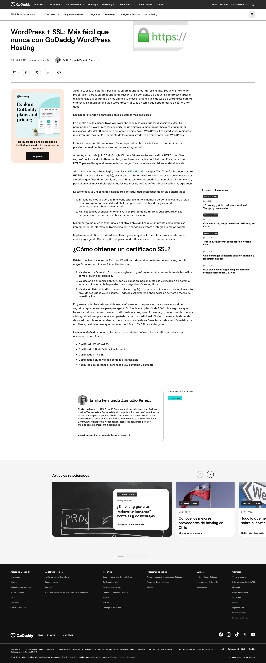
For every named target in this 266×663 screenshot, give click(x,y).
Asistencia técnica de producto (57, 577)
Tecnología (110, 14)
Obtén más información (128, 524)
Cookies (252, 649)
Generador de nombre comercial (115, 592)
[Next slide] (210, 474)
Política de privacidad (236, 649)
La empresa (15, 577)
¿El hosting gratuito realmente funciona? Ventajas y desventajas (136, 511)
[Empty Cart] (253, 4)
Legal (13, 597)
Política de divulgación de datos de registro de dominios (66, 592)
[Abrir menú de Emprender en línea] (85, 14)
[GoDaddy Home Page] (22, 635)
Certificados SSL (127, 4)
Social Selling (150, 14)
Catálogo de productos (112, 608)
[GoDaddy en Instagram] (228, 636)
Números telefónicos (240, 618)
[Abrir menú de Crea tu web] (58, 14)
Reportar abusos (51, 582)
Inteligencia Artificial (130, 14)
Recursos (48, 587)
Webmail (106, 597)
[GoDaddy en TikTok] (236, 636)
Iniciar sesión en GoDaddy (206, 577)
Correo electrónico (75, 4)
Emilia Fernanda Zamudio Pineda (79, 60)
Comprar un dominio (240, 577)
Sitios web (236, 587)
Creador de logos (239, 613)
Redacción (15, 602)
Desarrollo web (210, 196)
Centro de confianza (18, 608)
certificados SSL (135, 171)
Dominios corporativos (112, 587)
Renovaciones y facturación (207, 582)
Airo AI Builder (146, 4)
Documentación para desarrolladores (117, 577)
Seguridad (95, 14)
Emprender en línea (73, 14)
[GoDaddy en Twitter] (244, 636)
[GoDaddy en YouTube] (252, 636)
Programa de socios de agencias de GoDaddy (164, 577)
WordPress (236, 597)
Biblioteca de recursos (23, 14)
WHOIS (106, 602)
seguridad (175, 398)
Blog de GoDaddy (17, 592)
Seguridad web (238, 608)
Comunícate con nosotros (21, 587)
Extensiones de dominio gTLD (243, 582)
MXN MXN (68, 635)
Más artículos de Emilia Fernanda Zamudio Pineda (102, 435)
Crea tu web (50, 14)
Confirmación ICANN (111, 582)
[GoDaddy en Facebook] (220, 636)
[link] (26, 72)
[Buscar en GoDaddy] (252, 14)
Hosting (235, 602)
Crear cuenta (201, 587)
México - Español (46, 635)
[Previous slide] (200, 474)
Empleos (14, 582)
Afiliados (150, 587)
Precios (160, 4)
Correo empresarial (240, 592)
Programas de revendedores (158, 582)
